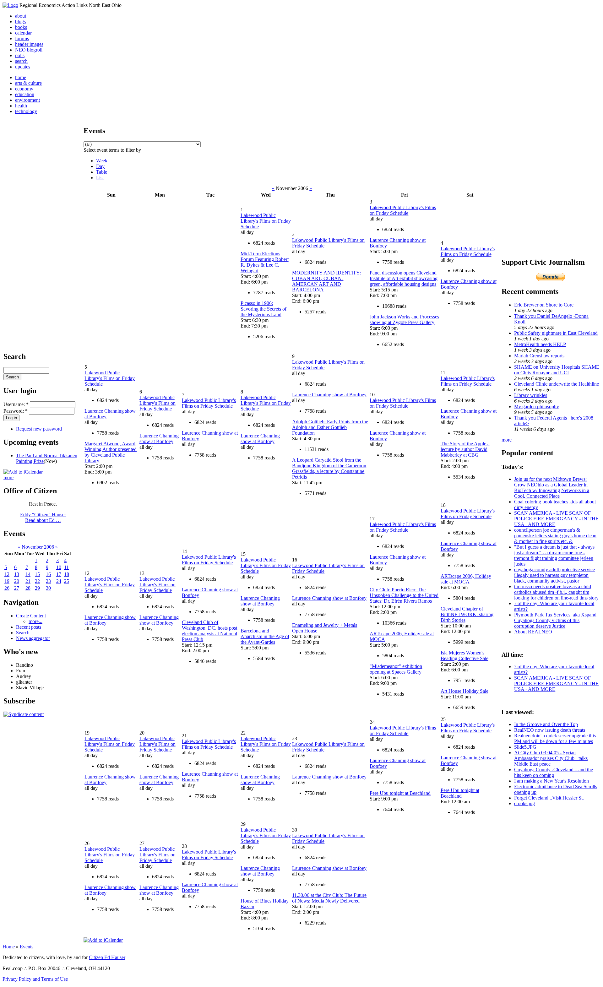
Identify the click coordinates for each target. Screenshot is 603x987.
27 (16, 588)
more (8, 477)
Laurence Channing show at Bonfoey (159, 438)
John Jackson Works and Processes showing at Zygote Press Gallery (404, 319)
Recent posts (28, 627)
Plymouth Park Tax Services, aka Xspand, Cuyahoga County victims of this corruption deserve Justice (556, 620)
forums (22, 38)
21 (27, 581)
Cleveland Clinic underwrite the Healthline (556, 384)
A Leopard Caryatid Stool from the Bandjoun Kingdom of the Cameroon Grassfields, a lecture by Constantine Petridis (329, 468)
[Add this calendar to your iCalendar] (23, 472)
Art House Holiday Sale (464, 691)
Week (101, 160)
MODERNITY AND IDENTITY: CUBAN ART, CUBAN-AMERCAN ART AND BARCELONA (326, 281)
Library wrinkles (530, 395)
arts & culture (28, 83)
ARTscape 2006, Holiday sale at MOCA (466, 578)
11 (66, 567)
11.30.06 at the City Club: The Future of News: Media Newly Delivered (329, 897)
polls (19, 55)
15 (37, 574)
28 (27, 588)
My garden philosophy (536, 406)
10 (58, 567)
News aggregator (33, 638)
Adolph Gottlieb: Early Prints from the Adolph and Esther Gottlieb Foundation (330, 427)
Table (101, 172)
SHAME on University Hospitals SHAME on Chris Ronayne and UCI (556, 369)
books (21, 27)
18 (66, 574)
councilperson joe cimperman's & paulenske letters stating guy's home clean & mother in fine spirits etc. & (555, 535)
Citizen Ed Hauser (107, 957)
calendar (23, 32)
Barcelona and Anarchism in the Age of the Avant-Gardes (265, 636)
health (21, 105)
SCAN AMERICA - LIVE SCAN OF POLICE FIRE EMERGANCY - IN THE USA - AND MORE (556, 518)
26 (6, 588)
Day (100, 166)
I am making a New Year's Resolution (551, 781)
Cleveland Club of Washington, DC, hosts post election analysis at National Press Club (209, 631)
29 (37, 588)
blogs (20, 21)
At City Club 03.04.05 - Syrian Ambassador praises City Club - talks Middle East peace (551, 758)
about (20, 16)
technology (26, 111)
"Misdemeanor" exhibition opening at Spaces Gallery (396, 669)
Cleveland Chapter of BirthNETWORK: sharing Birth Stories (467, 614)
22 (37, 581)
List (100, 177)
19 (6, 581)
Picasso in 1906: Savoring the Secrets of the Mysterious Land (263, 309)
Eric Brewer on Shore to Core (543, 304)
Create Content (31, 615)
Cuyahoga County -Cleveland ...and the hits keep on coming (553, 772)
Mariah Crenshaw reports (539, 355)
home (20, 77)
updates (22, 66)
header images (29, 44)
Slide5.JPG (525, 747)
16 (48, 574)
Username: (16, 404)
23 (48, 581)
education (24, 94)
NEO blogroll (28, 49)
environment (27, 100)
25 (66, 581)
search (21, 61)
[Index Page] (10, 5)
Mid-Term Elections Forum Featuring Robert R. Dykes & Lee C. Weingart (265, 262)
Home (9, 946)
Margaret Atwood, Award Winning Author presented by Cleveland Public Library (110, 452)
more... (35, 621)
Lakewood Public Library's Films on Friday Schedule (266, 221)
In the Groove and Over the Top (546, 724)
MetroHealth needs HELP (540, 344)
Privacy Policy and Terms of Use (35, 979)
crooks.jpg (524, 803)
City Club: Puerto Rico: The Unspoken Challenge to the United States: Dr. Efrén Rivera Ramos (404, 595)
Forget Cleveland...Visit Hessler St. (549, 797)
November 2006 (38, 547)
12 (6, 574)
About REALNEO (533, 631)
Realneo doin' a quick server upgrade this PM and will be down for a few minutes (555, 738)
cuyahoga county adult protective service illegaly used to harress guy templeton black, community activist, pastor (554, 575)
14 (27, 574)
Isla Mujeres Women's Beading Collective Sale (464, 655)
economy (24, 88)
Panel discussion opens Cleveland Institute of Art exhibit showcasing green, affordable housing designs (403, 278)
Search (23, 632)
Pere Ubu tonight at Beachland (400, 793)
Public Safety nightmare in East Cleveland (556, 333)
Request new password (39, 428)
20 (16, 581)
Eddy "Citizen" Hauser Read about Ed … (43, 517)
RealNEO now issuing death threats (549, 730)
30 (48, 588)
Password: (15, 411)
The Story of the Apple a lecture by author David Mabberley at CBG (465, 449)
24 (58, 581)
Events (26, 946)
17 (58, 574)
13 (16, 574)
